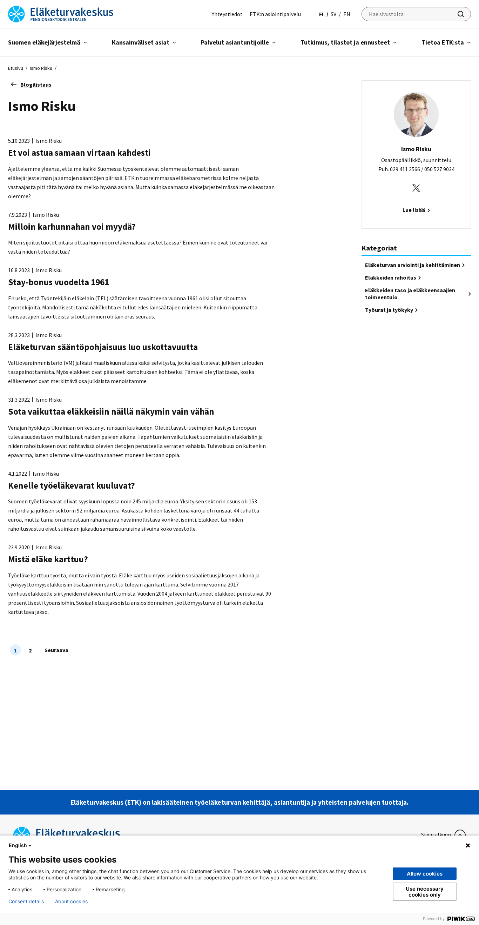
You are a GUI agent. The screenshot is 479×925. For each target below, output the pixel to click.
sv (333, 14)
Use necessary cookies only (425, 891)
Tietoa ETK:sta (442, 42)
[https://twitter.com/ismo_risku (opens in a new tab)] (416, 187)
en (346, 14)
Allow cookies (425, 873)
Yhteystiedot (227, 14)
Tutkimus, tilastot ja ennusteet (345, 42)
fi (321, 14)
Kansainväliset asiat (140, 42)
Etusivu (15, 68)
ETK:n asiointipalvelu (275, 14)
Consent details (26, 901)
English (18, 845)
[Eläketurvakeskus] (60, 13)
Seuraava (56, 649)
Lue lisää (414, 209)
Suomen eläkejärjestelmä (44, 42)
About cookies (71, 901)
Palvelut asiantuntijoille (235, 42)
